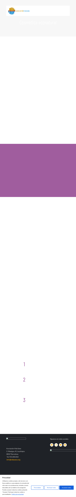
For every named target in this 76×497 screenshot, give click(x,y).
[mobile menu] (66, 10)
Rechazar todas (51, 487)
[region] (38, 486)
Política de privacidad (17, 494)
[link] (21, 92)
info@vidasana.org (13, 460)
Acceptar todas (66, 487)
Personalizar (37, 487)
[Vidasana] (18, 11)
